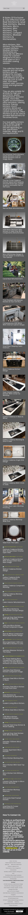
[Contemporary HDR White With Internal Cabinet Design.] (14, 321)
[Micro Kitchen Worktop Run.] (10, 755)
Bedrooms (7, 864)
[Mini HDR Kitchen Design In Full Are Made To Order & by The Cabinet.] (14, 252)
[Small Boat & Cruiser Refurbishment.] (12, 803)
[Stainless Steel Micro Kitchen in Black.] (12, 675)
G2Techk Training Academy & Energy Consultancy (13, 900)
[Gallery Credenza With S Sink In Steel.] (14, 481)
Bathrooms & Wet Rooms (16, 864)
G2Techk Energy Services (13, 898)
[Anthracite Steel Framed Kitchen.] (11, 795)
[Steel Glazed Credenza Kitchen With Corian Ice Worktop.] (14, 390)
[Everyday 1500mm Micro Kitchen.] (11, 738)
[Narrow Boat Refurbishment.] (14, 206)
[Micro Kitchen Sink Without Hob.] (11, 770)
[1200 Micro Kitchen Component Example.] (13, 714)
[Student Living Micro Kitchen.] (10, 700)
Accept (19, 911)
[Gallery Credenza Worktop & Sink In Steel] (14, 437)
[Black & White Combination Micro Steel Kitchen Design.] (14, 631)
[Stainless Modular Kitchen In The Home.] (13, 647)
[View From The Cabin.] (14, 540)
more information (11, 911)
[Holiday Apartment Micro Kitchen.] (11, 747)
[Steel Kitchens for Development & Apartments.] (14, 692)
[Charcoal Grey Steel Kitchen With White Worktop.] (14, 614)
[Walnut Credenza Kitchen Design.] (11, 566)
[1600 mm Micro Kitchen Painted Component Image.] (14, 622)
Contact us (17, 901)
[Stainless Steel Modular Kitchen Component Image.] (14, 667)
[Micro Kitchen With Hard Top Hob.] (11, 762)
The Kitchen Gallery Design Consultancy (13, 875)
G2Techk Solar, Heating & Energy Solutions (13, 885)
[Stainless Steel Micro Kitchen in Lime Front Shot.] (14, 684)
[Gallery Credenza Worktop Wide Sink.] (14, 517)
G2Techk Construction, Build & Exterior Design (13, 884)
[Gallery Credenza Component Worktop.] (12, 583)
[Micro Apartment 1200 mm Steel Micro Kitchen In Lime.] (14, 639)
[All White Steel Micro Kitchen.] (10, 707)
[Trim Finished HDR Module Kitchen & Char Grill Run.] (14, 298)
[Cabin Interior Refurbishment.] (10, 599)
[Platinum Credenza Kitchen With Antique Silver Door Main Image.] (14, 556)
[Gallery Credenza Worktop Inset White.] (12, 591)
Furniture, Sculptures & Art (13, 866)
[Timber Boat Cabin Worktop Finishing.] (14, 504)
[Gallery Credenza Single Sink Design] (14, 458)
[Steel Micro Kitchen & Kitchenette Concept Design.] (14, 606)
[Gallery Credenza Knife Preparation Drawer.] (13, 574)
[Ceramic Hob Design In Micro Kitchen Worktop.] (14, 778)
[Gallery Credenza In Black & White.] (14, 414)
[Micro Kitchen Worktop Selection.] (11, 787)
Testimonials (10, 901)
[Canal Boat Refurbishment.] (14, 276)
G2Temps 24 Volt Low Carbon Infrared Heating (13, 896)
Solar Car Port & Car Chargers (13, 891)
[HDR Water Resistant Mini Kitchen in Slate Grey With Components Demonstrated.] (14, 227)
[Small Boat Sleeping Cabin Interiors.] (14, 344)
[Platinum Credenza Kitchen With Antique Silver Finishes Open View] (14, 546)
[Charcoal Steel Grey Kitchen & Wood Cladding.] (14, 722)
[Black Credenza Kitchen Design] (14, 367)
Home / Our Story (13, 861)
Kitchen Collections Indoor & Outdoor (13, 862)
